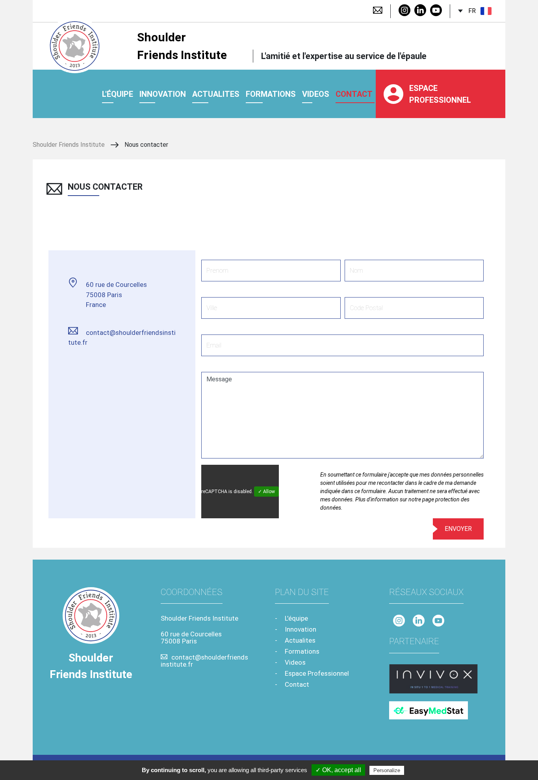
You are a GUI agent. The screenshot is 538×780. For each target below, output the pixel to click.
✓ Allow (266, 491)
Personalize (386, 770)
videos (315, 94)
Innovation (162, 94)
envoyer (458, 528)
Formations (271, 94)
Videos (295, 662)
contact (354, 94)
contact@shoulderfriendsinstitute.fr (122, 338)
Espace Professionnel (440, 94)
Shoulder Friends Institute (182, 46)
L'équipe (117, 94)
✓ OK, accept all (338, 770)
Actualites (215, 94)
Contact (297, 684)
